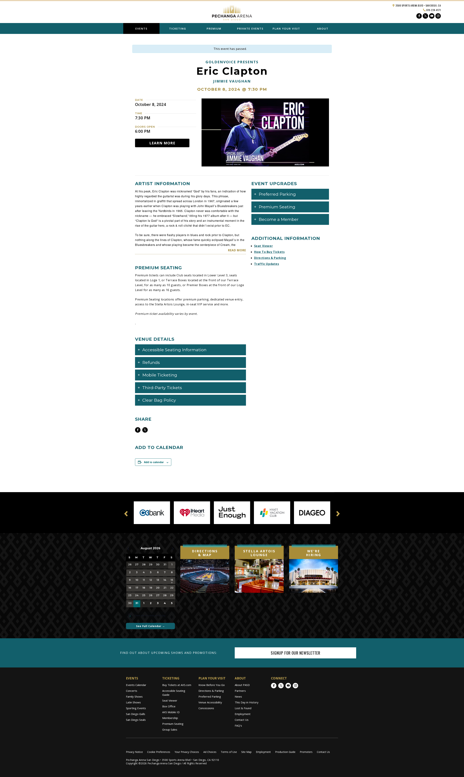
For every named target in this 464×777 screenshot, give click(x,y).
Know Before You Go (211, 685)
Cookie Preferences (158, 752)
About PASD (242, 685)
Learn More (162, 143)
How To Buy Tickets (269, 252)
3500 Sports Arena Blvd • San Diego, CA (418, 5)
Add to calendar (154, 462)
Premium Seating (172, 724)
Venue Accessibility (210, 702)
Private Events (250, 28)
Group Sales (169, 729)
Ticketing (177, 28)
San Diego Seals (136, 720)
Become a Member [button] (279, 219)
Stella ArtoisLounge (259, 553)
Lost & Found (243, 708)
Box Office (168, 706)
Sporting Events (136, 708)
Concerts (131, 691)
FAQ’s (238, 725)
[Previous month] (128, 549)
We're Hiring (313, 553)
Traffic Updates (266, 264)
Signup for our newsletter (295, 653)
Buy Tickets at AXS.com (176, 685)
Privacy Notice (134, 752)
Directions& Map (205, 553)
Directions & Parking (270, 258)
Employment (242, 714)
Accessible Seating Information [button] (174, 349)
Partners (240, 691)
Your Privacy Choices (187, 752)
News (238, 696)
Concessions (206, 708)
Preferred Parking (209, 696)
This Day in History (246, 702)
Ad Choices (209, 752)
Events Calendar (136, 685)
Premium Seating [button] (277, 206)
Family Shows (134, 696)
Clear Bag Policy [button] (159, 400)
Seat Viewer (263, 246)
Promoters (306, 752)
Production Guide (285, 752)
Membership (170, 718)
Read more (237, 250)
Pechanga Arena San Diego (232, 11)
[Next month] (173, 549)
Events (141, 28)
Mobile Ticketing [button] (159, 375)
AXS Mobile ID (171, 712)
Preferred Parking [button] (277, 194)
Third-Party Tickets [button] (162, 387)
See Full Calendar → (150, 626)
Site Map (246, 752)
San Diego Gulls (135, 714)
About (322, 28)
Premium (214, 28)
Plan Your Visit (286, 28)
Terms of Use (229, 752)
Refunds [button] (151, 362)
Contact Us (241, 720)
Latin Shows (133, 702)
